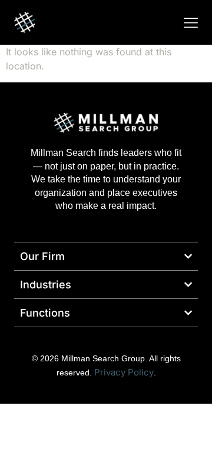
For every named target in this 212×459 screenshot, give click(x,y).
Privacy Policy (124, 372)
